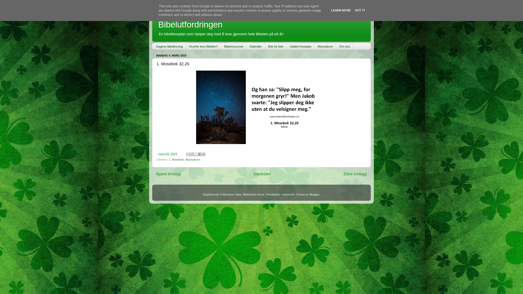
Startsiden (262, 174)
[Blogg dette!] (192, 154)
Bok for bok (275, 46)
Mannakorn (325, 46)
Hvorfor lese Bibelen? (203, 46)
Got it (360, 10)
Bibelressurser (234, 46)
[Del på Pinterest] (204, 154)
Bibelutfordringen (190, 24)
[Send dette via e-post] (188, 154)
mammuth (288, 194)
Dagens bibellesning (169, 46)
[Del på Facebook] (200, 154)
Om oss (344, 46)
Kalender (256, 46)
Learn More (341, 10)
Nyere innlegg (168, 174)
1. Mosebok (176, 159)
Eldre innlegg (355, 174)
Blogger (315, 194)
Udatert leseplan (300, 46)
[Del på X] (196, 154)
